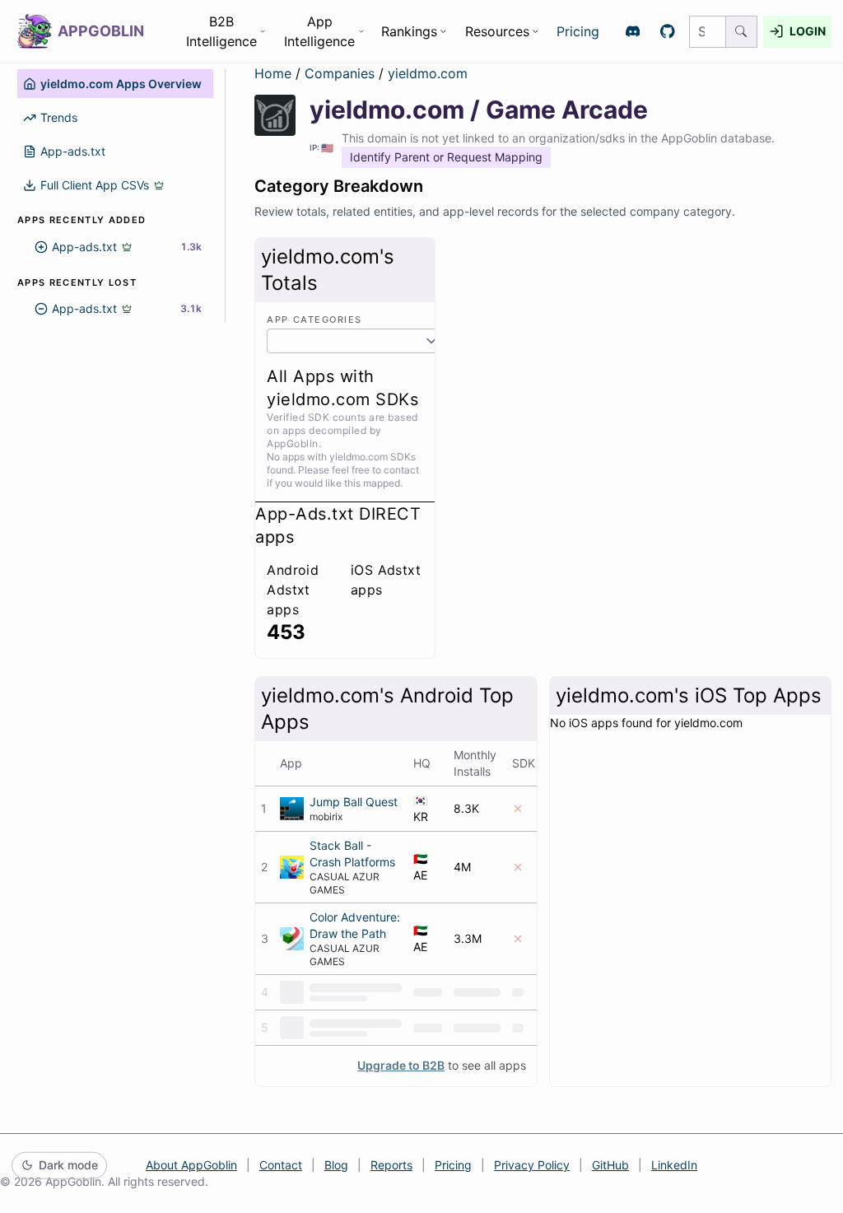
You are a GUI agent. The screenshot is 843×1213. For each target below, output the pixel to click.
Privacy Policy (532, 1165)
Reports (391, 1165)
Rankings (409, 31)
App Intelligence (319, 31)
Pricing (578, 31)
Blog (336, 1165)
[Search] (741, 32)
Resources (497, 31)
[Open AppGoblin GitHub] (668, 32)
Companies (342, 73)
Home (272, 73)
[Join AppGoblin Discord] (633, 32)
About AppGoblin (191, 1165)
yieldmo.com (428, 73)
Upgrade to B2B (401, 1065)
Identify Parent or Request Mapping (446, 157)
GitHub (610, 1165)
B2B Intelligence (221, 31)
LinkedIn (674, 1165)
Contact (280, 1165)
